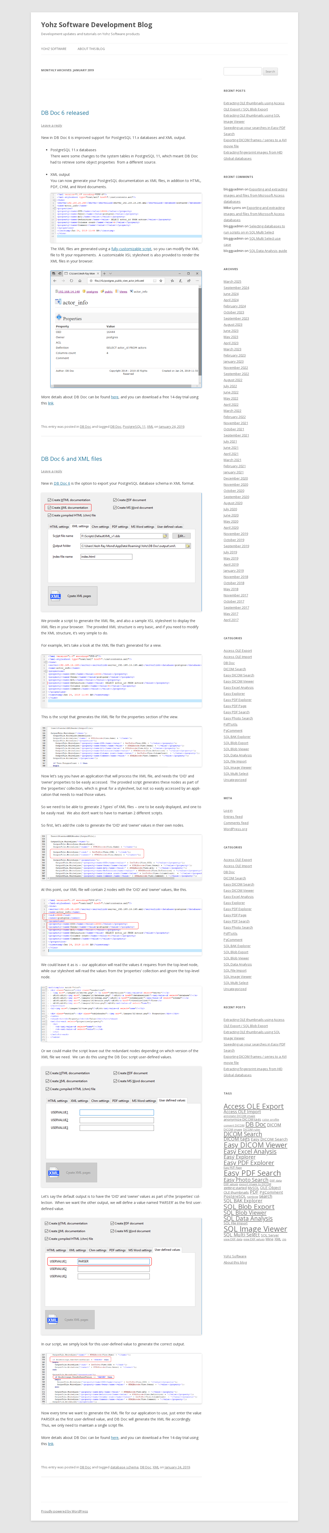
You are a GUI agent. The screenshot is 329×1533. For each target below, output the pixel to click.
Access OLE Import (238, 656)
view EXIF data (233, 1239)
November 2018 (236, 576)
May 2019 (231, 558)
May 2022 (231, 398)
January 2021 (234, 472)
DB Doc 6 (62, 483)
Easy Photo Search (238, 718)
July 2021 (230, 441)
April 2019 (231, 564)
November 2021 (236, 423)
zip (284, 1239)
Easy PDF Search (237, 712)
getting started (235, 1187)
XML (150, 426)
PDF (254, 1192)
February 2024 (235, 306)
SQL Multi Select (236, 773)
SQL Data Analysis (238, 755)
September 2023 (236, 318)
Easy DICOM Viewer (239, 681)
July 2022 (230, 386)
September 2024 (236, 287)
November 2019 (236, 533)
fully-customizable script (131, 248)
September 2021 (236, 435)
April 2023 (231, 343)
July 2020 (230, 509)
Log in (228, 810)
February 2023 (235, 355)
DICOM (274, 1125)
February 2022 (235, 416)
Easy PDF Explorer (238, 699)
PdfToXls (230, 724)
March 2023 (232, 349)
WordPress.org (235, 829)
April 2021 (231, 453)
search (265, 1196)
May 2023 (231, 336)
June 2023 (231, 330)
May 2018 (231, 589)
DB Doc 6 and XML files (71, 458)
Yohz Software (53, 49)
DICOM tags (237, 1139)
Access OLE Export (238, 650)
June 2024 (231, 293)
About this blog (91, 49)
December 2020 (236, 478)
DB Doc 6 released (65, 112)
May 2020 (231, 521)
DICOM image (233, 1129)
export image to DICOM (255, 1184)
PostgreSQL (235, 1196)
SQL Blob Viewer (236, 749)
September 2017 (236, 607)
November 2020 (236, 484)
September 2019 (236, 546)
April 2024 (231, 300)
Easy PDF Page (235, 706)
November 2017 (236, 595)
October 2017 (234, 601)
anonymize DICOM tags (242, 1119)
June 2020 (231, 515)
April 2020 (231, 527)
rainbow (252, 1197)
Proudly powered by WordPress (64, 1511)
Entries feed (233, 816)
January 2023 (234, 361)
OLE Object (270, 1187)
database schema (124, 1467)
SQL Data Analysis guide (268, 250)
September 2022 (236, 373)
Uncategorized (235, 779)
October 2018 (234, 583)
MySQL (253, 1187)
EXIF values (231, 1184)
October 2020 (234, 490)
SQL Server (270, 1235)
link (50, 403)
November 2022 (236, 367)
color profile (270, 1119)
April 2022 (231, 404)
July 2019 (230, 552)
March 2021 (232, 460)
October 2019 (234, 539)
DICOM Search (235, 669)
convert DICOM (234, 1125)
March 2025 (232, 281)
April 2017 (231, 619)
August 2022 (233, 380)
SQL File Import (235, 761)
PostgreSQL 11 (134, 426)
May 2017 (231, 613)
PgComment (233, 730)
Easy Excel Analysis (239, 687)
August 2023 (233, 324)
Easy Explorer (234, 693)
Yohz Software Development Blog (96, 24)
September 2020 (236, 496)
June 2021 (231, 447)
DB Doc (85, 426)
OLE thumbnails (236, 1192)
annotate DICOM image (239, 1116)
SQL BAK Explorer (237, 736)
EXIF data (276, 1180)
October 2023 (234, 312)
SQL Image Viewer (238, 767)
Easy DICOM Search (239, 675)
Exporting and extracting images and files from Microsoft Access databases (255, 195)
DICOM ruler (251, 1129)
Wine (269, 1239)
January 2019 (234, 570)
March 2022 (232, 410)
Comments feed (236, 822)
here (114, 396)
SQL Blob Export (236, 742)
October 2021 (234, 429)
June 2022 (231, 392)
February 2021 (235, 466)
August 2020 (233, 503)
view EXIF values (253, 1239)
